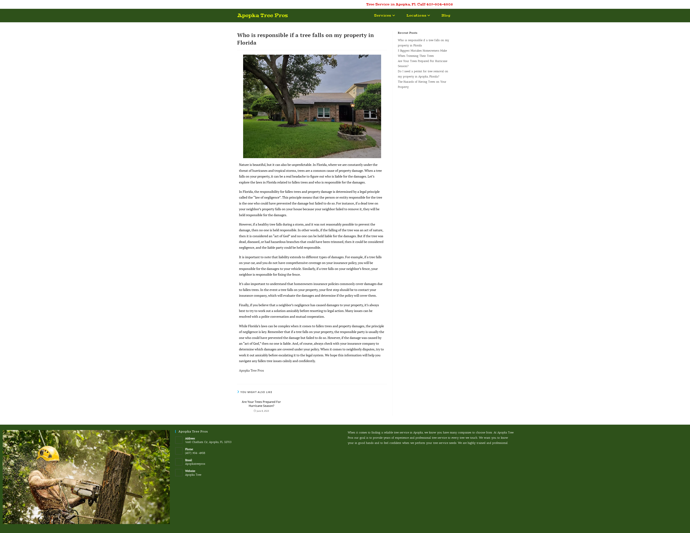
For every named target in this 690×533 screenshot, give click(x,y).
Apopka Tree (193, 474)
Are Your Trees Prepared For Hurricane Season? (261, 404)
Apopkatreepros (195, 463)
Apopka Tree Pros (262, 15)
